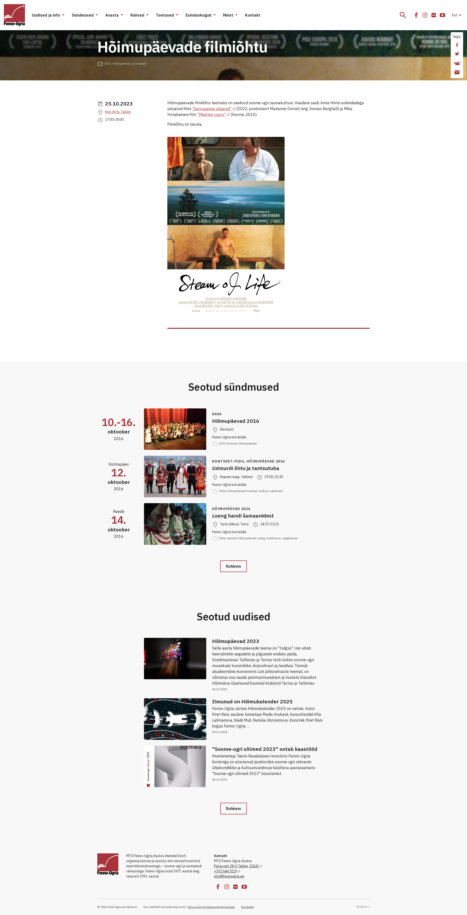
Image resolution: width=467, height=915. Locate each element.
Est (457, 15)
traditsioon (273, 538)
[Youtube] (442, 15)
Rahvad (137, 15)
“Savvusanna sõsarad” (212, 108)
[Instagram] (425, 15)
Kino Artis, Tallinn (118, 112)
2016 (222, 443)
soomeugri (139, 63)
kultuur (263, 491)
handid (231, 538)
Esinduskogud (198, 15)
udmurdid (276, 491)
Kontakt (252, 15)
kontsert (252, 491)
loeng (261, 538)
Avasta (112, 15)
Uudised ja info (46, 15)
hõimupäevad (121, 63)
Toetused (165, 15)
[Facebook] (416, 15)
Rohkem (233, 566)
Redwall (363, 907)
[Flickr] (434, 15)
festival (232, 443)
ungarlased (289, 538)
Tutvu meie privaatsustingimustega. (211, 907)
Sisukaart (247, 907)
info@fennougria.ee (229, 876)
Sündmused (83, 15)
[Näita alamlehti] (63, 15)
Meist (228, 15)
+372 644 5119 (225, 871)
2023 (107, 63)
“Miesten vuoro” (211, 114)
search (403, 15)
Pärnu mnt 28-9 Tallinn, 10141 (236, 866)
